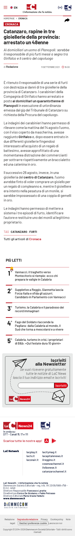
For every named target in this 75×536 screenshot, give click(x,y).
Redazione (9, 519)
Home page (9, 18)
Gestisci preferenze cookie (33, 523)
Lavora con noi (55, 523)
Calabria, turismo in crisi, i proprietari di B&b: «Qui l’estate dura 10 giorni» (39, 341)
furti (33, 231)
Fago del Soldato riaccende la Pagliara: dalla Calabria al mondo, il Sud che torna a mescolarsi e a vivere (39, 325)
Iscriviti (61, 385)
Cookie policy (56, 519)
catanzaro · (19, 231)
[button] (67, 20)
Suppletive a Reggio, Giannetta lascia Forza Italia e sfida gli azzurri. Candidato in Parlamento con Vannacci (40, 293)
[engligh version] (12, 7)
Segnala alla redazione (27, 519)
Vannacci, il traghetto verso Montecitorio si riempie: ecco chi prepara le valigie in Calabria (36, 275)
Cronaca (22, 18)
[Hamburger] (5, 7)
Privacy (44, 519)
